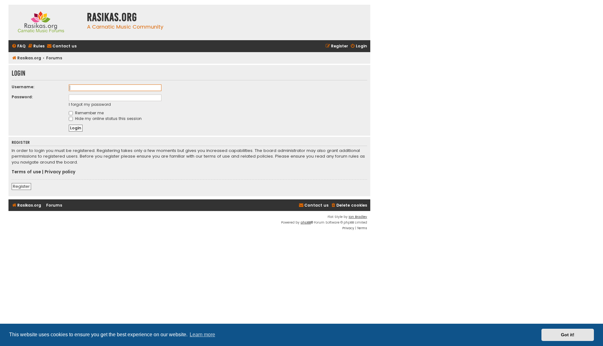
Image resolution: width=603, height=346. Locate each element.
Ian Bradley (358, 216)
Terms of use (26, 172)
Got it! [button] (567, 334)
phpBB (306, 222)
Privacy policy (60, 172)
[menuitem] (18, 46)
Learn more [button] (202, 334)
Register (21, 186)
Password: (22, 97)
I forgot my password (90, 104)
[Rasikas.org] (46, 22)
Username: (23, 86)
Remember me (89, 113)
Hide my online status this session (108, 118)
